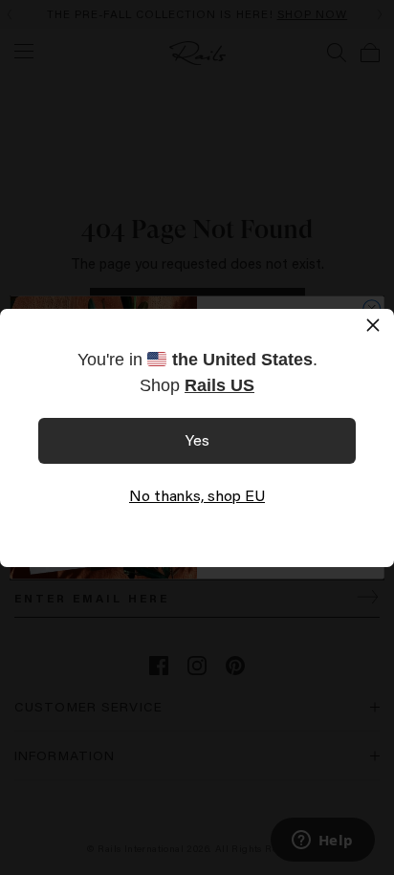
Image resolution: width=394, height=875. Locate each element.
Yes (197, 439)
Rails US (219, 385)
